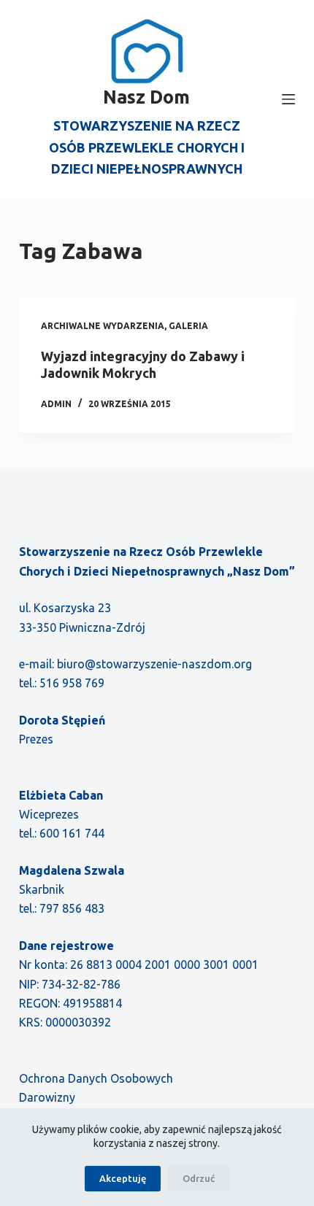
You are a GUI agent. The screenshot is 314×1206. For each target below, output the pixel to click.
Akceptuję (122, 1178)
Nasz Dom (146, 97)
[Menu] (288, 99)
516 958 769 (71, 682)
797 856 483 (71, 908)
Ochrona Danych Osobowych (96, 1078)
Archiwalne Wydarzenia (102, 326)
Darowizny (47, 1097)
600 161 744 (71, 833)
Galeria (188, 326)
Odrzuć (199, 1178)
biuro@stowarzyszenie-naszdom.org (154, 663)
